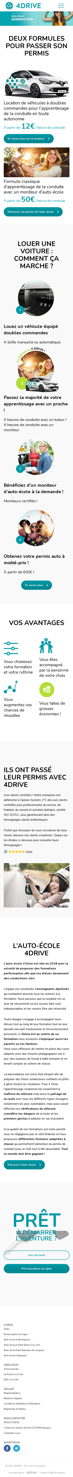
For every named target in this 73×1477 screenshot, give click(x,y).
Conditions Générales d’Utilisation (22, 1403)
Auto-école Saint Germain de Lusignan (24, 1350)
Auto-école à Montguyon (17, 1339)
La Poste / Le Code (13, 1374)
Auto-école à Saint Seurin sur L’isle (22, 1344)
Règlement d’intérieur (15, 1408)
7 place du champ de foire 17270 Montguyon (27, 1427)
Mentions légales (13, 1398)
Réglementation (12, 1393)
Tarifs (7, 1328)
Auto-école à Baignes (15, 1355)
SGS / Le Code (11, 1379)
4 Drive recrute (11, 1368)
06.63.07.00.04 (11, 1422)
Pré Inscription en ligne (16, 1334)
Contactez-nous (12, 1433)
